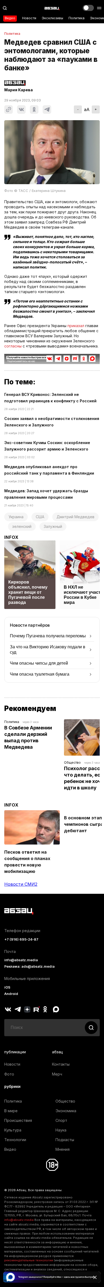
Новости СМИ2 (20, 884)
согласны (13, 346)
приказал (75, 325)
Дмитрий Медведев (75, 516)
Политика (77, 18)
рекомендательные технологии (28, 1260)
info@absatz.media (21, 960)
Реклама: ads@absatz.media (29, 966)
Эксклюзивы (52, 18)
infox (11, 537)
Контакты (61, 1064)
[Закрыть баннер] (95, 1277)
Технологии (15, 1139)
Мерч (57, 1074)
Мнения (62, 1149)
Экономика (65, 1110)
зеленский (21, 526)
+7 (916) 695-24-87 (21, 939)
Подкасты (64, 1139)
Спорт (61, 1120)
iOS (7, 987)
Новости (29, 18)
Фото (9, 1074)
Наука (60, 1130)
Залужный (53, 526)
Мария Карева (18, 90)
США (40, 516)
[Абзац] (52, 8)
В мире (11, 1110)
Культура (12, 1130)
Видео (10, 18)
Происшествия (18, 1120)
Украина (16, 516)
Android (11, 994)
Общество (72, 762)
